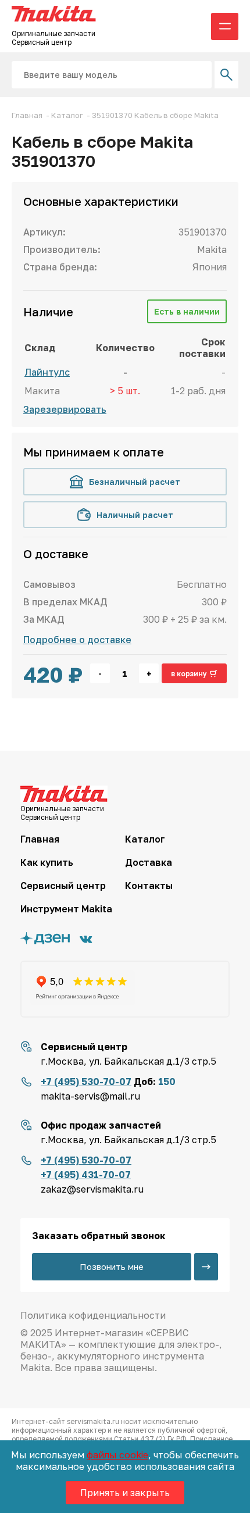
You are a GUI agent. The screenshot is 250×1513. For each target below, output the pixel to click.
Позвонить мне (112, 1266)
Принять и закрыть (125, 1492)
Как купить (46, 862)
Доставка (148, 862)
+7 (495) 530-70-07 (86, 1081)
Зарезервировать (64, 409)
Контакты (149, 885)
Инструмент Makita (66, 909)
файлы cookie (117, 1455)
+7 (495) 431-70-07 (86, 1174)
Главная (39, 839)
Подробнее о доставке (77, 639)
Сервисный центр (63, 885)
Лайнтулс (47, 372)
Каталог (145, 839)
